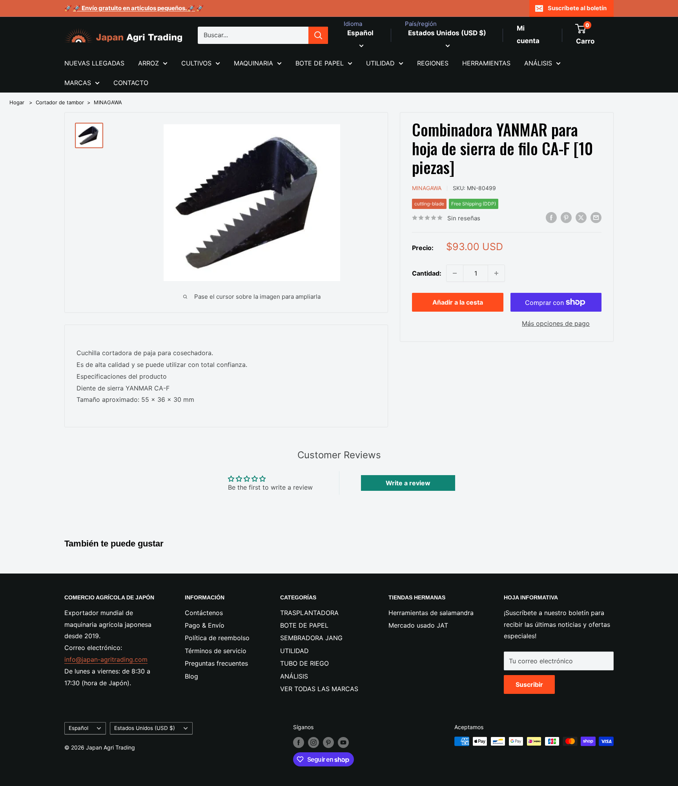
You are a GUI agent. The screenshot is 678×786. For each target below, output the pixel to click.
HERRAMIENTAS (486, 63)
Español (78, 728)
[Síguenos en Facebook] (298, 742)
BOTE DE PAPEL (319, 63)
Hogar (16, 102)
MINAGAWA (108, 102)
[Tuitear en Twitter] (581, 217)
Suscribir (529, 684)
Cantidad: (426, 273)
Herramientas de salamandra (431, 613)
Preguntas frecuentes (216, 663)
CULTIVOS (196, 63)
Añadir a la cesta (457, 302)
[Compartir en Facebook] (551, 217)
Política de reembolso (217, 638)
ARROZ (148, 63)
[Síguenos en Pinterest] (328, 742)
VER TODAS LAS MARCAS (319, 689)
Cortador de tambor (60, 102)
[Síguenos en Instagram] (313, 742)
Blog (191, 676)
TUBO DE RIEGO (304, 663)
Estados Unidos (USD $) (144, 728)
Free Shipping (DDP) (473, 203)
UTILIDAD (380, 63)
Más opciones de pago (556, 323)
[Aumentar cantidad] (496, 273)
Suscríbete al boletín (577, 8)
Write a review (408, 483)
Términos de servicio (215, 651)
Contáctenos (204, 613)
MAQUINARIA (253, 63)
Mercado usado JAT (418, 625)
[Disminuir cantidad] (455, 273)
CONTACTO (130, 83)
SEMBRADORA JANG (311, 638)
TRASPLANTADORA (309, 613)
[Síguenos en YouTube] (343, 742)
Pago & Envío (204, 625)
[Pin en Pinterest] (566, 217)
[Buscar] (318, 35)
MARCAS (77, 83)
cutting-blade (429, 203)
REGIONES (432, 63)
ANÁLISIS (538, 63)
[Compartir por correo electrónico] (596, 217)
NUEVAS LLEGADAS (94, 63)
